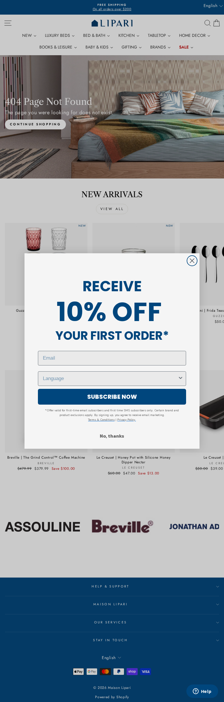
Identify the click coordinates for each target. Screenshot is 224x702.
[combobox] (110, 379)
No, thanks (112, 435)
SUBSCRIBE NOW (112, 397)
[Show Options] (180, 379)
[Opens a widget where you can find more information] (202, 691)
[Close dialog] (192, 261)
